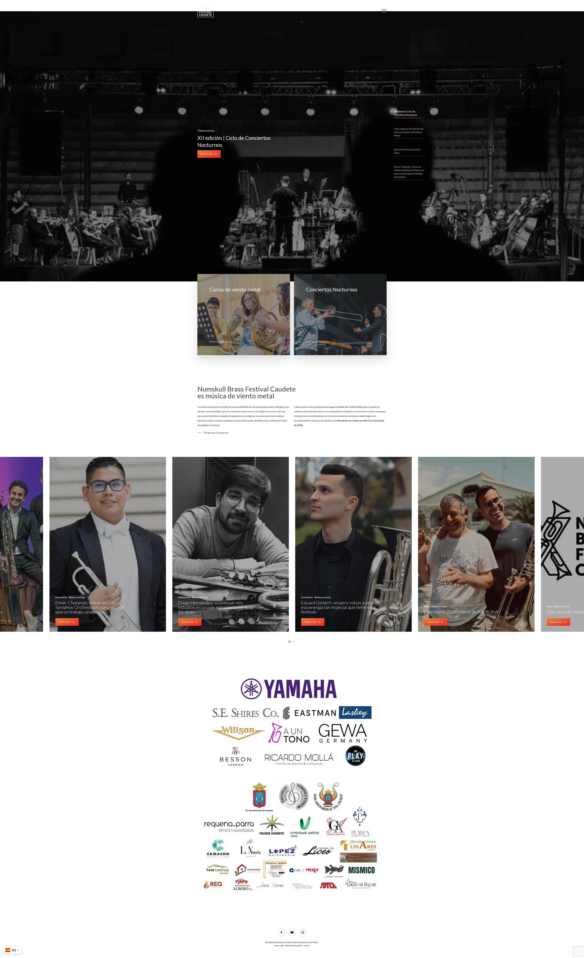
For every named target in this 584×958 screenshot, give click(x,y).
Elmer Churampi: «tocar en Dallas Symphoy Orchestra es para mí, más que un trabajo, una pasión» (89, 607)
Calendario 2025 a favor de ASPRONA (461, 611)
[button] (384, 10)
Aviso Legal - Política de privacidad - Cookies (292, 945)
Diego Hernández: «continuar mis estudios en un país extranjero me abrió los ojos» (216, 607)
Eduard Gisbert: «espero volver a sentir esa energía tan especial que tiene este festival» (339, 607)
